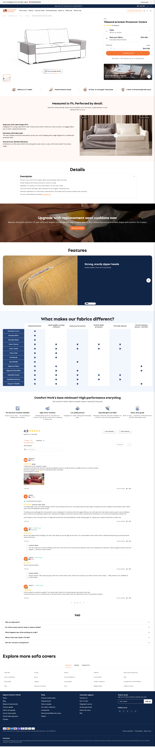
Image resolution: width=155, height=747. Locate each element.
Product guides (8, 707)
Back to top (147, 731)
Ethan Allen (7, 681)
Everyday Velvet (13, 335)
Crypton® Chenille (13, 384)
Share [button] (27, 488)
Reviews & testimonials (10, 704)
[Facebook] (127, 711)
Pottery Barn (98, 677)
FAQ (81, 713)
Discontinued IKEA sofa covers (51, 713)
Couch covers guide (9, 713)
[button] (128, 31)
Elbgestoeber (98, 686)
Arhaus (66, 672)
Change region (144, 2)
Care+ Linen (13, 353)
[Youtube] (135, 711)
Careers (5, 719)
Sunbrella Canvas (13, 375)
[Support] (148, 6)
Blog (4, 701)
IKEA (5, 686)
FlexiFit (43, 716)
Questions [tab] (39, 440)
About (5, 698)
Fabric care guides (9, 710)
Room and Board (9, 677)
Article (36, 672)
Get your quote (77, 228)
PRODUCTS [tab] (86, 665)
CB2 (125, 677)
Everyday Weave (13, 340)
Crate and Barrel (69, 677)
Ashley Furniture (128, 686)
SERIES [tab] (76, 665)
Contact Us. (47, 194)
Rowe (36, 677)
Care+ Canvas (13, 344)
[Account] (151, 6)
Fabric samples (46, 704)
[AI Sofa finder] (144, 10)
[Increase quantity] (114, 48)
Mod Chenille (13, 362)
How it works (84, 701)
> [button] (83, 603)
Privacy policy (138, 731)
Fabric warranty (85, 710)
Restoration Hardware (131, 672)
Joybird (36, 681)
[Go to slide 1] (6, 78)
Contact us (83, 698)
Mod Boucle (13, 357)
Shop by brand (46, 701)
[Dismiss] (151, 2)
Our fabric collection (48, 707)
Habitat (96, 672)
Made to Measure (99, 681)
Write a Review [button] (125, 431)
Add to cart (129, 53)
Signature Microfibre (14, 370)
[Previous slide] (6, 280)
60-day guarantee (86, 707)
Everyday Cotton (13, 331)
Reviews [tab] (27, 440)
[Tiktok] (131, 711)
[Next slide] (148, 280)
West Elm (7, 672)
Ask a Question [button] (110, 431)
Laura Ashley (68, 681)
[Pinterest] (123, 711)
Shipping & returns (86, 704)
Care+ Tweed (13, 348)
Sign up (148, 701)
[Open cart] (150, 10)
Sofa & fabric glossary (10, 716)
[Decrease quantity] (107, 48)
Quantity (109, 45)
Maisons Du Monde (40, 686)
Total (148, 45)
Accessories (45, 710)
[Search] (147, 10)
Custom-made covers (48, 698)
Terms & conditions (128, 731)
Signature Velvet (13, 366)
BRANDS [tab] (68, 665)
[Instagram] (119, 711)
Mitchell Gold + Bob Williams (132, 681)
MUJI (65, 686)
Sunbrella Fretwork (13, 379)
